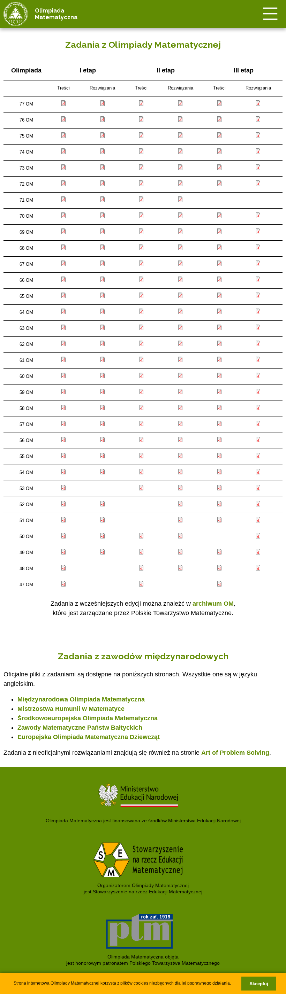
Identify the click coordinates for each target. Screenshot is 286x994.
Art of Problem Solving (235, 752)
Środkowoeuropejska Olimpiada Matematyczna (87, 718)
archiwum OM (213, 603)
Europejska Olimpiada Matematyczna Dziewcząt (88, 736)
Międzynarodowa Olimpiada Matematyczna (81, 699)
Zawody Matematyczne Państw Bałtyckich (79, 727)
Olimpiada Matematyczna (56, 14)
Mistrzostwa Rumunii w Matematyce (71, 708)
